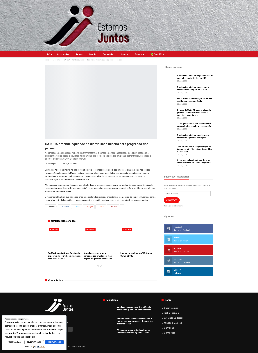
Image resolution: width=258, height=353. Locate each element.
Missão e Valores (173, 322)
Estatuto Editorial (173, 318)
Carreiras (169, 327)
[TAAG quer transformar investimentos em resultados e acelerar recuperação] (169, 126)
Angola (79, 54)
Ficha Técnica (171, 313)
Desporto (139, 54)
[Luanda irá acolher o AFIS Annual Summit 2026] (137, 238)
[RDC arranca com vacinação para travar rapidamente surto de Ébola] (169, 101)
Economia (54, 229)
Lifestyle (124, 54)
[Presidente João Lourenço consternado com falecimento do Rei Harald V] (169, 78)
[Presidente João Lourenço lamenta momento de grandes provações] (169, 138)
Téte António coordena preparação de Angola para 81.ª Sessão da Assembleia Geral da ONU (194, 149)
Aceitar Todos (54, 342)
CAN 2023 (158, 54)
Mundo (92, 54)
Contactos (169, 332)
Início (49, 54)
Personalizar (14, 342)
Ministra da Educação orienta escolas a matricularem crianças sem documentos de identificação (135, 321)
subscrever (171, 200)
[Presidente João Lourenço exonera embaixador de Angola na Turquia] (169, 90)
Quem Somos (171, 308)
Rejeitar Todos (34, 342)
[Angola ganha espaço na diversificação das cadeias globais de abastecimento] (109, 310)
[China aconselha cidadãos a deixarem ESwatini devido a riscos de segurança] (169, 163)
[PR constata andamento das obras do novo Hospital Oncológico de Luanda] (109, 333)
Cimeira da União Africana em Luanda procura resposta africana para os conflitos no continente (194, 112)
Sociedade (108, 54)
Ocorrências (63, 54)
